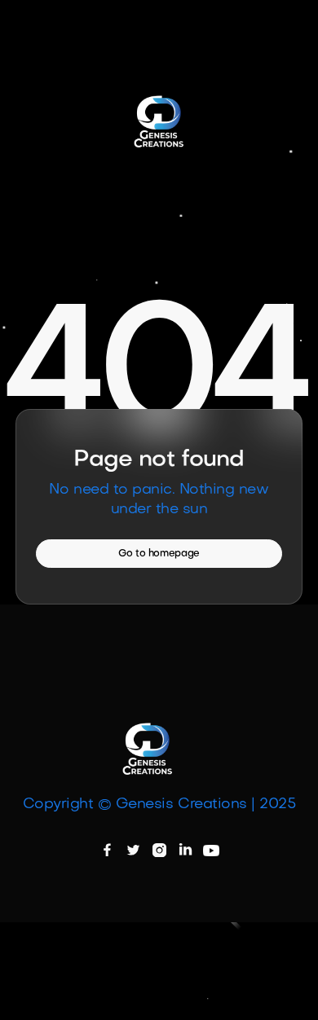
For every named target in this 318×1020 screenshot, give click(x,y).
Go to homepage (159, 554)
